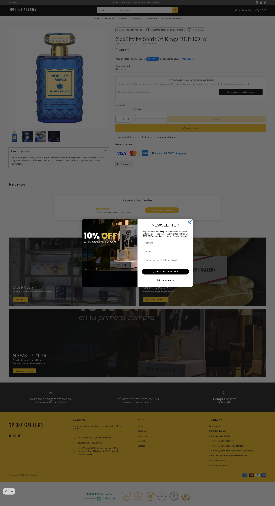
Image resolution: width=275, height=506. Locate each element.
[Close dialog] (190, 221)
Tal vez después (165, 280)
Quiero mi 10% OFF (165, 271)
